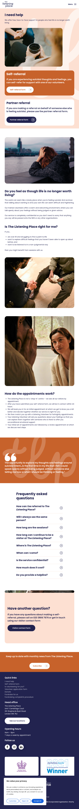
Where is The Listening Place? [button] (33, 545)
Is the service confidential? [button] (32, 560)
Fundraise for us (11, 694)
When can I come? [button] (27, 552)
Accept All (37, 801)
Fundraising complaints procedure (19, 697)
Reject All (25, 801)
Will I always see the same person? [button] (31, 518)
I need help (9, 681)
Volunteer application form (16, 689)
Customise (12, 801)
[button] (72, 4)
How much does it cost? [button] (30, 567)
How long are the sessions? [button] (32, 527)
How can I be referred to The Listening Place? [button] (32, 508)
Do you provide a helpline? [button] (32, 575)
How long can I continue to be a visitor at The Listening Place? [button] (34, 536)
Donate (8, 692)
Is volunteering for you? (14, 686)
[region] (25, 791)
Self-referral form (12, 684)
